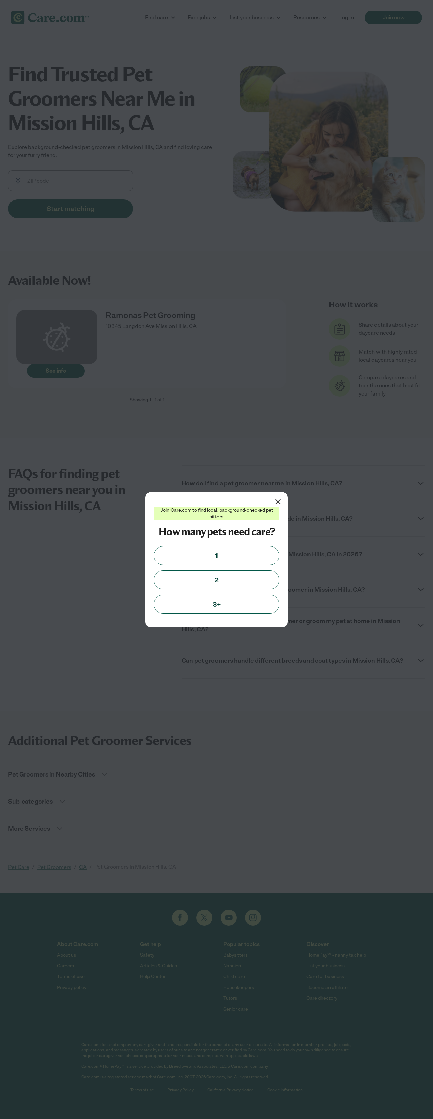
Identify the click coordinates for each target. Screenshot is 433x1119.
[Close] (278, 501)
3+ (217, 604)
